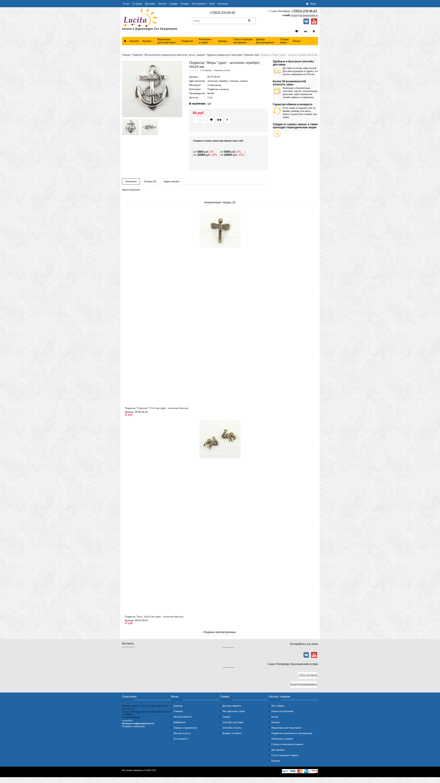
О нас (126, 3)
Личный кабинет (182, 716)
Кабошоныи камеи (205, 41)
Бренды (275, 760)
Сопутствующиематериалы (243, 41)
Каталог (134, 41)
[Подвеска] (152, 89)
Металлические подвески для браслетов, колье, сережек (175, 55)
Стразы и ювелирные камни (287, 744)
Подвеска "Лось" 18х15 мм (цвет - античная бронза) (154, 616)
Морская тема (251, 55)
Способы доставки (232, 722)
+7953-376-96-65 (307, 675)
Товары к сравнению (185, 727)
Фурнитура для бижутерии (166, 41)
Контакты (223, 3)
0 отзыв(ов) (205, 70)
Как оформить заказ (233, 711)
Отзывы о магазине (133, 726)
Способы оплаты (231, 727)
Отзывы (184, 3)
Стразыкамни (284, 41)
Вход (313, 3)
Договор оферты (231, 705)
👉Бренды (221, 41)
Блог (212, 3)
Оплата (162, 3)
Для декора (277, 749)
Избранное (179, 722)
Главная (126, 55)
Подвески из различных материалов (291, 733)
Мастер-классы (182, 733)
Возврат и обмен (231, 733)
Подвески (187, 41)
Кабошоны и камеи (282, 738)
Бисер (296, 41)
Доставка (150, 3)
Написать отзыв (222, 70)
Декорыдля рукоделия (265, 41)
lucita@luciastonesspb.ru (304, 15)
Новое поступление (282, 711)
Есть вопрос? (199, 3)
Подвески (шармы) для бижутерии (224, 55)
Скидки (173, 3)
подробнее (127, 720)
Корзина (178, 705)
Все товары (277, 705)
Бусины (146, 41)
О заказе (137, 3)
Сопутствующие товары (284, 755)
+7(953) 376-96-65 (222, 12)
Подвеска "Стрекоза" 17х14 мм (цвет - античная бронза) (156, 408)
